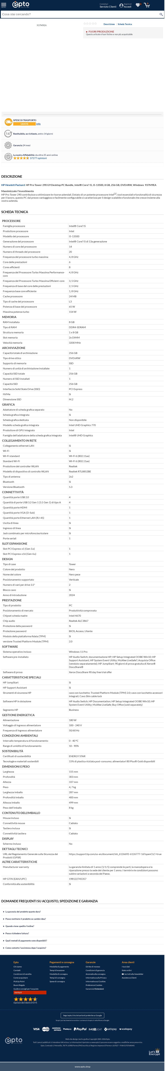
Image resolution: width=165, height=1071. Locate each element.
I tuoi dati (125, 967)
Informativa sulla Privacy (95, 978)
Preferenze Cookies (93, 985)
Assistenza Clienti (128, 978)
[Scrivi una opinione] (90, 24)
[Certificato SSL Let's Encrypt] (152, 1052)
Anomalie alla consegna (94, 974)
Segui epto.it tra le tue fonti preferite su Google (81, 1015)
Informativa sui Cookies (94, 981)
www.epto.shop (81, 1066)
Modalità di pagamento (58, 967)
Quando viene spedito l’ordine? (19, 926)
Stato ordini (126, 970)
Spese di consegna (56, 981)
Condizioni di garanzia (94, 970)
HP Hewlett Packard (13, 184)
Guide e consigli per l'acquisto (24, 989)
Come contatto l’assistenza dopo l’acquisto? (25, 948)
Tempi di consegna (56, 978)
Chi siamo (16, 967)
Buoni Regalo (18, 985)
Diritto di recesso (92, 967)
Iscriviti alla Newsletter (132, 974)
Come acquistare (19, 978)
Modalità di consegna (57, 974)
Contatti (15, 970)
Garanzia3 (94, 989)
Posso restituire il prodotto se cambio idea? (25, 919)
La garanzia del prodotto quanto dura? (23, 911)
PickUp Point (17, 981)
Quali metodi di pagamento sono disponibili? (26, 940)
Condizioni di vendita (21, 974)
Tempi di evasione (56, 970)
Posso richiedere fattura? (17, 933)
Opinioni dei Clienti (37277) (24, 1003)
